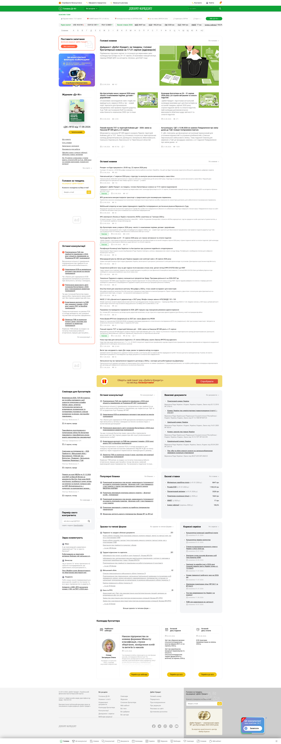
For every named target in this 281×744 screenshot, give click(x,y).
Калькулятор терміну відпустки (198, 540)
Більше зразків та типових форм (136, 608)
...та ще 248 (109, 548)
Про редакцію (155, 706)
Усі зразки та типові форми (161, 527)
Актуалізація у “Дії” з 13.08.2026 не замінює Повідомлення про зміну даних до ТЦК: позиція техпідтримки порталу (189, 129)
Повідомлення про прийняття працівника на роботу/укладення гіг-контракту (133, 563)
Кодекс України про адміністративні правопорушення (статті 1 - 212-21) (192, 412)
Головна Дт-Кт (69, 8)
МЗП (136, 25)
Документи (125, 741)
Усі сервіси (213, 527)
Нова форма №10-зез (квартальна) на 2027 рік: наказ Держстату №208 (127, 319)
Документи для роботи (71, 149)
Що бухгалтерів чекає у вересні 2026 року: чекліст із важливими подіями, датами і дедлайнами (117, 95)
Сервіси (152, 741)
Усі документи (212, 395)
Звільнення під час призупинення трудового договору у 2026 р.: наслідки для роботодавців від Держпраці (142, 361)
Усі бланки (148, 476)
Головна (66, 741)
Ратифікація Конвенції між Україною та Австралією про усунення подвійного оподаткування (136, 248)
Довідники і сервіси (106, 714)
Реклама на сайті (157, 709)
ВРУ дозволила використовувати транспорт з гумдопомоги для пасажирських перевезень (135, 197)
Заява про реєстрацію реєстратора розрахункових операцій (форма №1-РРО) (133, 598)
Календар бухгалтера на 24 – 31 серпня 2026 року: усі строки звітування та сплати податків (179, 95)
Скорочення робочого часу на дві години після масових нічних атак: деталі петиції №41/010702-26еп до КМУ (142, 268)
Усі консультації (146, 395)
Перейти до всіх (176, 675)
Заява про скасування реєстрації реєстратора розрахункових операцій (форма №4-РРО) (137, 601)
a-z (202, 30)
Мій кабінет (125, 706)
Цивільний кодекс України (177, 422)
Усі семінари (85, 500)
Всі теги (123, 709)
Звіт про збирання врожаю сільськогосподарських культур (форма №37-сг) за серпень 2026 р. (175, 643)
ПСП (179, 25)
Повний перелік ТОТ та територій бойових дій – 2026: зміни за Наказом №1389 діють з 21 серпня (125, 129)
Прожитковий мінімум (176, 491)
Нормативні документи (103, 703)
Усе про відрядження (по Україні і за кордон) (200, 594)
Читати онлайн (76, 132)
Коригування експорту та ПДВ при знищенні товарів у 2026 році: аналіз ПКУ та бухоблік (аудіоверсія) (128, 442)
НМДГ (194, 25)
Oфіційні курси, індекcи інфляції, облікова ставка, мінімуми (74, 154)
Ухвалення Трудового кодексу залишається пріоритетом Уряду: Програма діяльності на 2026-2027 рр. (139, 278)
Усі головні (213, 41)
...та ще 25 (109, 604)
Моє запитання (69, 46)
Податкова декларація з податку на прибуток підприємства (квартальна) (126, 508)
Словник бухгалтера (128, 702)
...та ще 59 (109, 586)
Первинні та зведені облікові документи (119, 533)
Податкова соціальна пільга (178, 496)
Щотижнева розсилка (158, 712)
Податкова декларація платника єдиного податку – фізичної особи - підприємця (126, 494)
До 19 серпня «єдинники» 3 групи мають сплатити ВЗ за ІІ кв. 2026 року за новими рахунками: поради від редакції (76, 161)
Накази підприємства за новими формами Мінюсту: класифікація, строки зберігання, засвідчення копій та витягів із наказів (138, 642)
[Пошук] (89, 521)
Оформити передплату (97, 3)
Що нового (66, 139)
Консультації (104, 711)
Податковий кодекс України (178, 401)
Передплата (154, 699)
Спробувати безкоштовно (72, 3)
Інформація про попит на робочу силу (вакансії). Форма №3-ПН (127, 556)
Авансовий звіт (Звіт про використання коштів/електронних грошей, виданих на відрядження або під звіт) (134, 594)
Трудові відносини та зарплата (115, 552)
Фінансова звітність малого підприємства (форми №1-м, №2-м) (128, 514)
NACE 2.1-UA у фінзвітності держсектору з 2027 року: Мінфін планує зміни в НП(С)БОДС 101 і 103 (138, 299)
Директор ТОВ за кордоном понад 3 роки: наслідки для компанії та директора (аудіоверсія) (128, 456)
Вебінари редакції (105, 717)
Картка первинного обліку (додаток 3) (117, 583)
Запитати (254, 728)
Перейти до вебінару (139, 675)
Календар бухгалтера (107, 707)
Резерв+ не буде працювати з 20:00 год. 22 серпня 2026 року (123, 168)
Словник (64, 30)
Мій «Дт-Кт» (214, 18)
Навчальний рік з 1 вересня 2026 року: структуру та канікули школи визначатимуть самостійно (137, 176)
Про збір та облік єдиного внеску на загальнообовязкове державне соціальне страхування (190, 452)
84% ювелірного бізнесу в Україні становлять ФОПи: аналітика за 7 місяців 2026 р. (132, 217)
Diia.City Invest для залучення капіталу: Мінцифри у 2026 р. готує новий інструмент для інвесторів (138, 289)
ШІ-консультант (81, 741)
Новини (96, 741)
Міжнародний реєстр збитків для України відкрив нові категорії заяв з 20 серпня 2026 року (135, 259)
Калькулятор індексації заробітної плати (202, 533)
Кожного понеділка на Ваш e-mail (75, 188)
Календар (138, 741)
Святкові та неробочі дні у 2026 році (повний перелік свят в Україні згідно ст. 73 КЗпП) (202, 566)
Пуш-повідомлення (157, 702)
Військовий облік (109, 570)
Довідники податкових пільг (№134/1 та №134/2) (202, 585)
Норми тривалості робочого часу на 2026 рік (202, 576)
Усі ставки (213, 476)
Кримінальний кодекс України (179, 441)
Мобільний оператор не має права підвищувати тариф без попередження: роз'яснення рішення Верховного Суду (144, 206)
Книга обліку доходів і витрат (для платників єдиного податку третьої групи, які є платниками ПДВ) (135, 541)
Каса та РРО (107, 590)
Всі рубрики (125, 712)
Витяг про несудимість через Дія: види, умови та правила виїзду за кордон (129, 350)
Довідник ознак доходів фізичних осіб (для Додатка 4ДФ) (201, 557)
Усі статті (86, 168)
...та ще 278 (109, 566)
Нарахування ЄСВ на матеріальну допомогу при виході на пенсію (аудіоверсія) (128, 415)
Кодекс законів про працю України (181, 432)
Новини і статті (105, 699)
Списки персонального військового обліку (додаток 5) (124, 573)
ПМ (166, 25)
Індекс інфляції (211, 25)
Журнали (124, 699)
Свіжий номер (155, 696)
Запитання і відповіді (70, 146)
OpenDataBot (78, 525)
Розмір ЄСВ (171, 487)
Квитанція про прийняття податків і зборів (119, 545)
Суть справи (67, 143)
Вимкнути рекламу (120, 3)
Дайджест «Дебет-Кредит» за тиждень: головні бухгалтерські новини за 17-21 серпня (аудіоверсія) (128, 48)
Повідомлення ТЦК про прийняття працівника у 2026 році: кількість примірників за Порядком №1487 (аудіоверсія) (126, 402)
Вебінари (177, 741)
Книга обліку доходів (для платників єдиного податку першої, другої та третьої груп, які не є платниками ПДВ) (137, 537)
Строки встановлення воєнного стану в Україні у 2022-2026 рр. (201, 548)
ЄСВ (150, 25)
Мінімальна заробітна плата (178, 482)
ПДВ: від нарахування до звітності (199, 602)
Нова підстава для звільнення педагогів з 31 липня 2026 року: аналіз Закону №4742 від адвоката (138, 340)
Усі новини (213, 161)
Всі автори (125, 715)
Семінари (124, 696)
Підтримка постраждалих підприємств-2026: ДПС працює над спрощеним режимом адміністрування (139, 310)
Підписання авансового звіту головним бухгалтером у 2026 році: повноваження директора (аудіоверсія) (128, 429)
